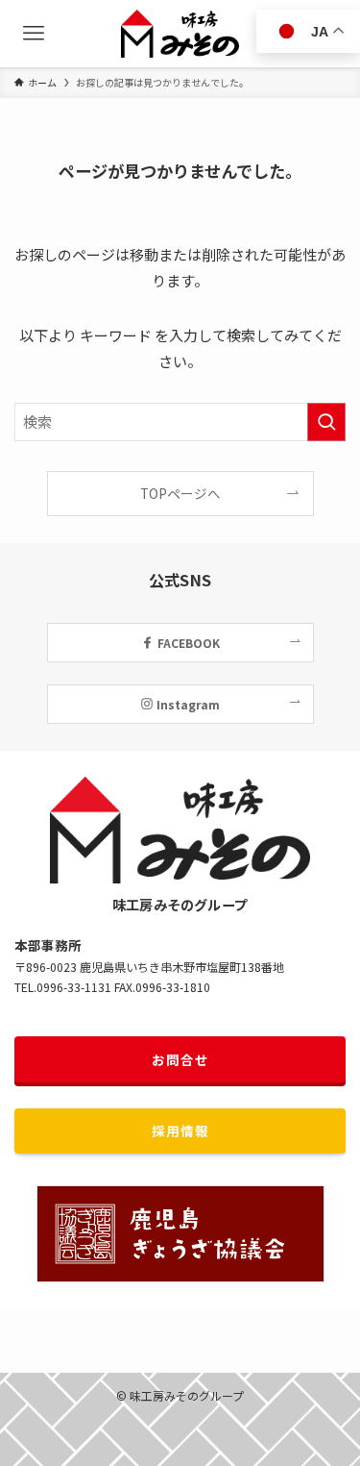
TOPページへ (180, 493)
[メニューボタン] (33, 33)
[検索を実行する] (326, 422)
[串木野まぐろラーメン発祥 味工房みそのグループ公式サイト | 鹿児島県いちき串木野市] (180, 33)
